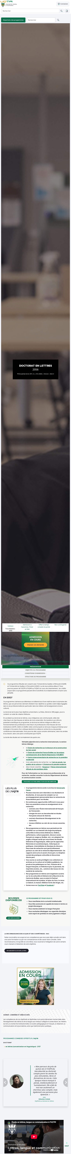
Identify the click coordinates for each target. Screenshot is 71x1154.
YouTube (41, 885)
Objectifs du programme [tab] (35, 670)
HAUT (67, 1146)
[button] (67, 11)
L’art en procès (57, 762)
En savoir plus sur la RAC (16, 950)
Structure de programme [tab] (35, 677)
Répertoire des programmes (13, 20)
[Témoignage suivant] (63, 1079)
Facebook (50, 885)
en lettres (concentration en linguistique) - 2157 (23, 1046)
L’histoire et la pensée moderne (54, 764)
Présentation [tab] (35, 667)
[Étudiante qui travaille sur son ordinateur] (35, 986)
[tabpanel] (35, 802)
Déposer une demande (35, 645)
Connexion (64, 4)
